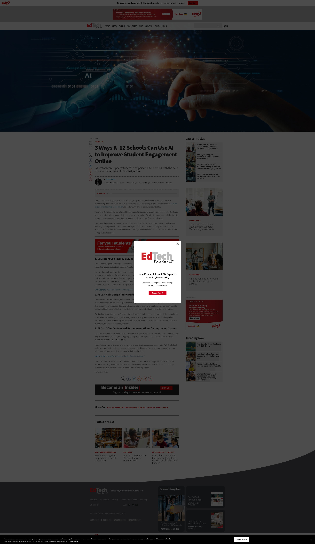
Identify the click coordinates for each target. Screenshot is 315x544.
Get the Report (157, 293)
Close (177, 244)
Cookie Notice (73, 541)
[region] (157, 539)
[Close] (311, 539)
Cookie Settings (242, 539)
